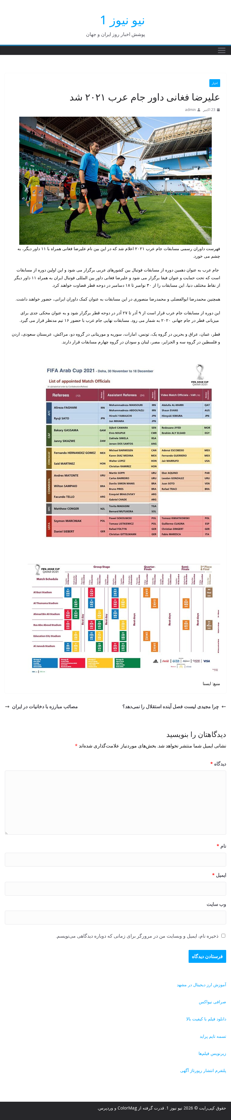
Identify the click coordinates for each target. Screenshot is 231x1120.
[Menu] (221, 50)
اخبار (215, 83)
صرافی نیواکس (212, 1002)
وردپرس (105, 1108)
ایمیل (219, 875)
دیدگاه (218, 763)
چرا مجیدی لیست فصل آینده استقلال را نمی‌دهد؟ (170, 706)
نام (221, 846)
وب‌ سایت (216, 904)
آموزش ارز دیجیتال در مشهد (201, 984)
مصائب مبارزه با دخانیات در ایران (45, 706)
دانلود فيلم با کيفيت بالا (206, 1019)
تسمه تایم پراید (213, 1036)
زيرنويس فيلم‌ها (212, 1053)
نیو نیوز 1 (122, 19)
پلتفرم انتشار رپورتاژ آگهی (203, 1070)
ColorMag (127, 1108)
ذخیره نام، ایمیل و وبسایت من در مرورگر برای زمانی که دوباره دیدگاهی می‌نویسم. (137, 936)
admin (190, 109)
